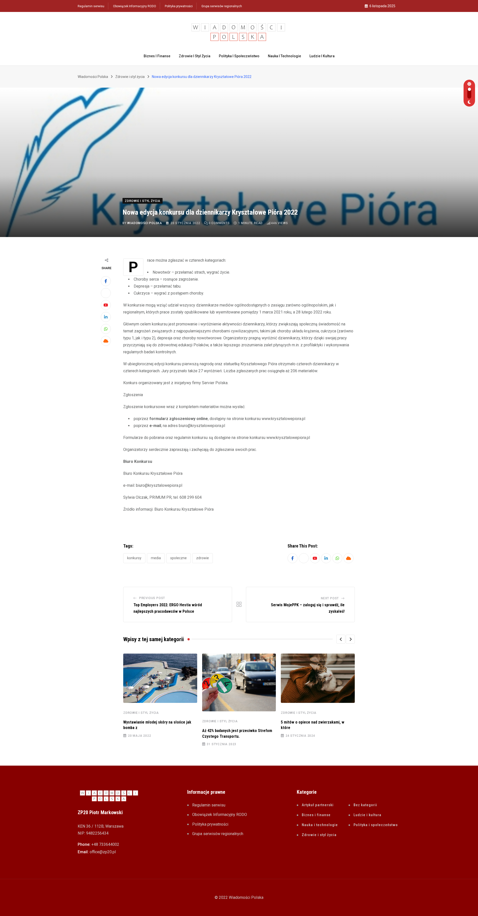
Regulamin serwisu (91, 6)
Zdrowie (202, 558)
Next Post (330, 598)
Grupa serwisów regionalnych (221, 6)
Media (156, 558)
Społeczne (178, 558)
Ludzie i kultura (322, 56)
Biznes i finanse (157, 56)
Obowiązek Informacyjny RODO (134, 6)
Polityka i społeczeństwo (239, 56)
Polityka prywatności (179, 6)
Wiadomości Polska (144, 223)
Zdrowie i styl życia (194, 56)
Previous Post (152, 598)
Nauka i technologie (284, 56)
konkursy (134, 558)
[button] (340, 639)
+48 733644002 (105, 844)
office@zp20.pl (103, 852)
